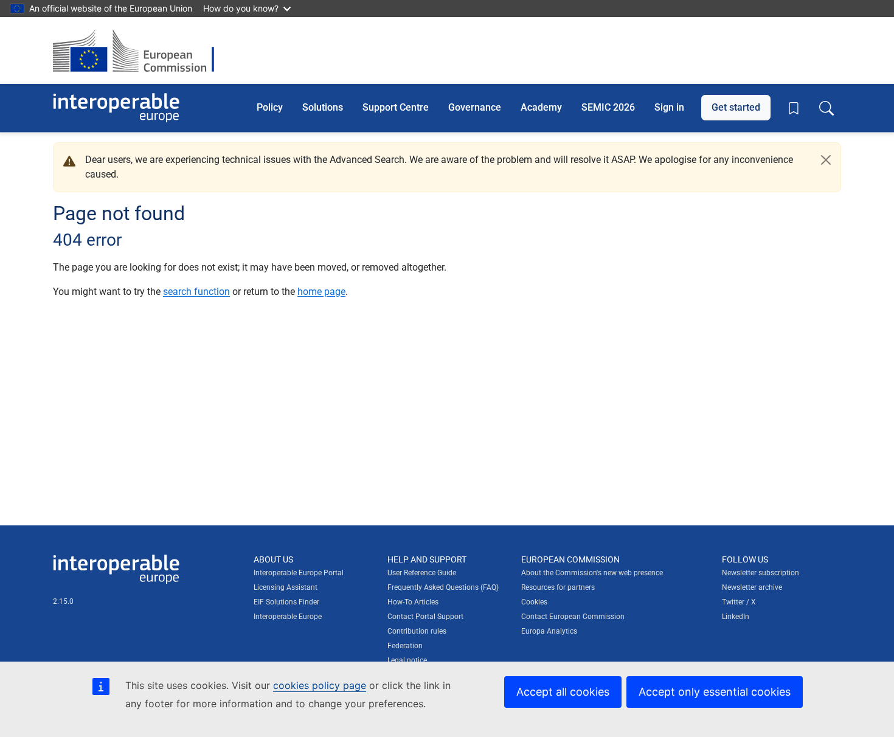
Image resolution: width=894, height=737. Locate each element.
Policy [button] (270, 107)
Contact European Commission (573, 616)
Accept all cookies (562, 691)
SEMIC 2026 (608, 107)
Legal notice (407, 660)
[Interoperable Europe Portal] (116, 108)
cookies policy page (319, 685)
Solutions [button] (322, 107)
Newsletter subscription (760, 573)
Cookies (534, 602)
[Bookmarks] (793, 108)
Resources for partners (558, 587)
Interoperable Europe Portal (299, 573)
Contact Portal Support (425, 616)
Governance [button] (474, 107)
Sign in (669, 107)
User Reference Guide (421, 573)
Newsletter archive (752, 587)
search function (196, 291)
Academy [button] (541, 107)
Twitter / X (739, 602)
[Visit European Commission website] (139, 50)
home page (321, 291)
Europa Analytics (549, 631)
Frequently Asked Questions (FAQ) (443, 587)
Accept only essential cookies (715, 691)
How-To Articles (412, 602)
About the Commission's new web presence (592, 573)
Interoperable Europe (288, 616)
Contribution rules (416, 631)
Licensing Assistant (285, 587)
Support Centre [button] (395, 107)
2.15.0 (63, 601)
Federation (405, 646)
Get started (736, 107)
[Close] (825, 160)
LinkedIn (735, 616)
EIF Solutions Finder (286, 602)
